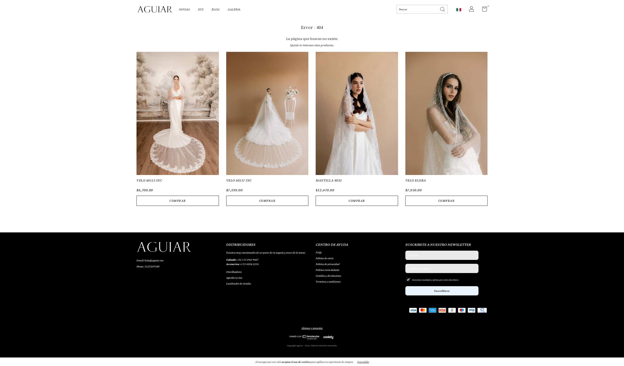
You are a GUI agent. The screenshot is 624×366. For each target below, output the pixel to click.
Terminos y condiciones (328, 281)
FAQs (319, 252)
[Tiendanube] (304, 338)
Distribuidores (234, 272)
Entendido (363, 362)
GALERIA (234, 9)
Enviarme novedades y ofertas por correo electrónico (435, 279)
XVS (201, 9)
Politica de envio (324, 258)
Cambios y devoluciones (328, 275)
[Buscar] (443, 9)
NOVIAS (184, 9)
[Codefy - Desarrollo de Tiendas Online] (328, 337)
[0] (483, 10)
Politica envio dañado (327, 270)
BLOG (216, 9)
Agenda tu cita (234, 277)
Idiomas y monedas (312, 328)
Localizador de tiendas (238, 283)
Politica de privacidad (328, 264)
